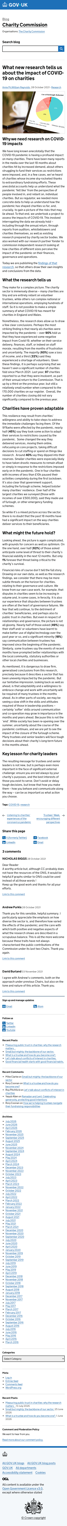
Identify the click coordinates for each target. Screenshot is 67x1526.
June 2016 (11, 1332)
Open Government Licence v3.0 (22, 1488)
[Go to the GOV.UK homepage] (15, 5)
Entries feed (11, 1381)
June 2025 (11, 1144)
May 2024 (11, 1157)
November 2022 (14, 1187)
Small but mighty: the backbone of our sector (29, 1051)
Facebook (42, 837)
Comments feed (13, 1384)
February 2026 (13, 1131)
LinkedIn (10, 842)
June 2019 (11, 1266)
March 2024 (12, 1164)
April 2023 (11, 1180)
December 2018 (14, 1276)
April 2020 (11, 1246)
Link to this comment (13, 894)
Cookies (40, 1472)
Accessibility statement (17, 1472)
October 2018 (13, 1282)
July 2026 (10, 1121)
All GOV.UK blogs (13, 1463)
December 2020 (14, 1230)
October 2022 (13, 1190)
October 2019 (13, 1256)
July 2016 (10, 1329)
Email (40, 842)
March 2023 (12, 1183)
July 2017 (10, 1302)
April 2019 (11, 1272)
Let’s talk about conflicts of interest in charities (30, 1058)
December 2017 (13, 1296)
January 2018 (12, 1292)
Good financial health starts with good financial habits (34, 1061)
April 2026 (11, 1127)
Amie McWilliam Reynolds (16, 87)
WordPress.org (13, 1387)
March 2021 (12, 1226)
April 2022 (11, 1197)
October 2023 (13, 1174)
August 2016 (12, 1325)
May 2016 (10, 1335)
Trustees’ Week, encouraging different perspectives (48, 819)
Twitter (10, 1023)
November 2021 (14, 1210)
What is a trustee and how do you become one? (30, 1055)
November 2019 (14, 1253)
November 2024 (14, 1147)
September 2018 (14, 1286)
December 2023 (14, 1167)
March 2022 (12, 1200)
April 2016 (11, 1338)
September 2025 (14, 1137)
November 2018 (14, 1279)
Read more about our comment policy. (22, 1439)
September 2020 (14, 1236)
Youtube (10, 1030)
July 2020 (10, 1240)
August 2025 (12, 1141)
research (25, 804)
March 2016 (12, 1342)
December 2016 (14, 1315)
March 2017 (11, 1309)
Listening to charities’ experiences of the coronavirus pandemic (19, 819)
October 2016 (13, 1319)
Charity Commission (24, 25)
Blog (5, 19)
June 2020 (11, 1243)
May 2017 (10, 1306)
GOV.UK (7, 1468)
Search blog (11, 42)
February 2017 (13, 1312)
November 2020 (14, 1233)
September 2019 (14, 1259)
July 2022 (10, 1193)
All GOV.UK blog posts (41, 1463)
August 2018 (12, 1289)
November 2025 (14, 1134)
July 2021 (10, 1220)
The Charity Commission (32, 31)
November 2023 (14, 1170)
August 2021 (12, 1217)
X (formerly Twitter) (16, 837)
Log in (8, 1377)
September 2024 (14, 1151)
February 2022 (13, 1203)
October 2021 (13, 1213)
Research (56, 87)
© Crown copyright (33, 1518)
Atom (40, 1006)
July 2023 (10, 1177)
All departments (26, 1468)
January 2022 (13, 1207)
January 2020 (13, 1249)
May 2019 (10, 1269)
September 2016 (14, 1322)
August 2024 (12, 1154)
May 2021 (10, 1223)
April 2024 (11, 1160)
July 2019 (10, 1263)
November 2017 (14, 1299)
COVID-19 (14, 804)
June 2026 (11, 1124)
